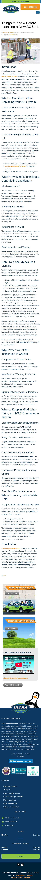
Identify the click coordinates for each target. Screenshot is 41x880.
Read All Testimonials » (13, 685)
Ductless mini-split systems (15, 166)
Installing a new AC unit (10, 548)
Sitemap (27, 878)
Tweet (3, 576)
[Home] (10, 9)
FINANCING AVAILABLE (20, 1)
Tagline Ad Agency (8, 32)
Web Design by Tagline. (24, 875)
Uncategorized (13, 34)
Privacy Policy (16, 878)
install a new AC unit (9, 77)
